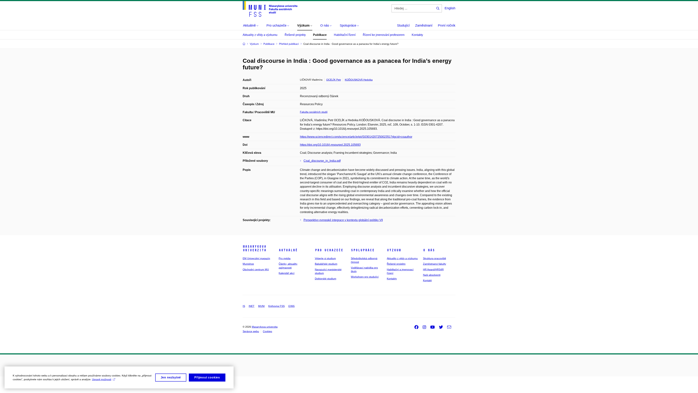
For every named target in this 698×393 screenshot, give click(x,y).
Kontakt (427, 280)
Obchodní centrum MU (256, 269)
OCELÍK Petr (333, 79)
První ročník (446, 25)
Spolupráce (362, 250)
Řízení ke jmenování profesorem (383, 34)
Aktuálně (288, 250)
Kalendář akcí (286, 273)
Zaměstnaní (423, 25)
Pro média (284, 258)
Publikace (320, 34)
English (450, 8)
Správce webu (251, 331)
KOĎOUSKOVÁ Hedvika (359, 79)
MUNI (261, 306)
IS (244, 306)
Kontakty (417, 34)
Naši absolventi (431, 274)
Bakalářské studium (326, 263)
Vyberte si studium (325, 258)
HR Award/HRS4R (433, 269)
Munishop (248, 263)
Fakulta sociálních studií (314, 111)
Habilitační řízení (345, 34)
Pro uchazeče (329, 250)
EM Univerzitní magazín (256, 258)
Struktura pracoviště (434, 258)
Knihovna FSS (276, 306)
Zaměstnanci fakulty (434, 263)
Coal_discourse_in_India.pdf (322, 160)
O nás (429, 250)
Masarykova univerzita (254, 248)
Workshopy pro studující (365, 276)
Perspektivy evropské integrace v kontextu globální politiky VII (343, 220)
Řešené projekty (295, 34)
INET (251, 306)
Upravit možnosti (101, 379)
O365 (291, 306)
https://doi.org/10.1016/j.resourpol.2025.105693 (330, 144)
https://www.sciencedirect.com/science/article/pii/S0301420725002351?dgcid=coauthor (356, 136)
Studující (403, 25)
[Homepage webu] (270, 9)
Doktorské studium (325, 278)
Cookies (267, 331)
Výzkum (394, 250)
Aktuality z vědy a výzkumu (260, 34)
